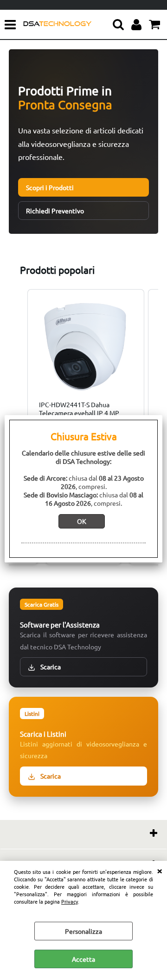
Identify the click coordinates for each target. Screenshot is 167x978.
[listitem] (85, 363)
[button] (18, 363)
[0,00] (155, 24)
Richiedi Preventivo (55, 210)
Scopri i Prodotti (50, 187)
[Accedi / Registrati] (137, 24)
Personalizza (83, 931)
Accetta (83, 959)
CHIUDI (159, 870)
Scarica (50, 666)
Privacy (69, 901)
